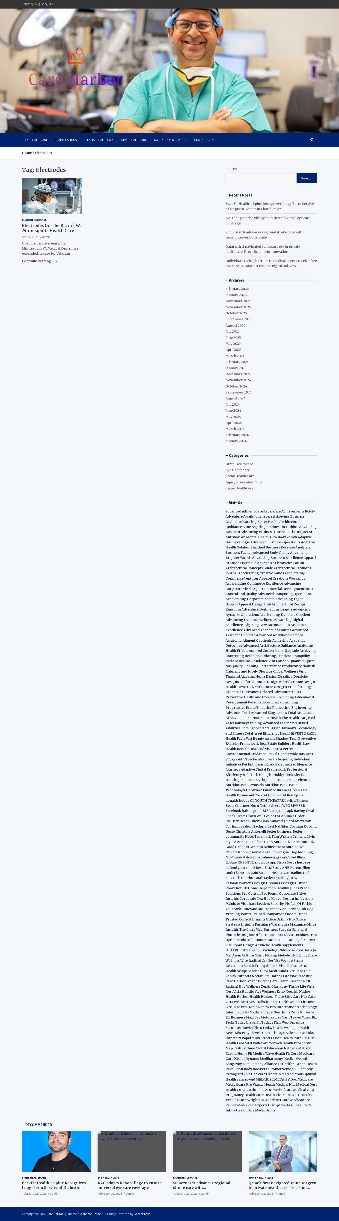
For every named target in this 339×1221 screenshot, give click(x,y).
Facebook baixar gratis (244, 811)
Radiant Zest (297, 966)
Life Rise (308, 1002)
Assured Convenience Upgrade (274, 651)
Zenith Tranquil (256, 966)
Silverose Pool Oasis (296, 950)
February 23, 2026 (110, 1193)
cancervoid (246, 1079)
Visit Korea (273, 749)
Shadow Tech (286, 738)
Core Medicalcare (296, 1100)
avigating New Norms (261, 625)
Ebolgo (231, 862)
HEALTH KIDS (237, 950)
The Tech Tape (273, 1033)
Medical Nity (285, 1084)
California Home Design (258, 682)
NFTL (249, 862)
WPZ (286, 806)
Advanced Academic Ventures (267, 630)
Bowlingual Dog (284, 852)
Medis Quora (291, 1105)
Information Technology (297, 1007)
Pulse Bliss (283, 997)
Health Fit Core (286, 1053)
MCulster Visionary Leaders (248, 904)
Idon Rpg (305, 852)
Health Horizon (262, 997)
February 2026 (237, 289)
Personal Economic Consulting (273, 702)
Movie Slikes (252, 1028)
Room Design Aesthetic (251, 945)
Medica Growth (296, 1059)
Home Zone (289, 1012)
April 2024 (234, 423)
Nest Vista (233, 991)
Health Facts (236, 738)
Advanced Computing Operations (285, 594)
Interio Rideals (237, 1012)
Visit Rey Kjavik (291, 795)
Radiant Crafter (261, 961)
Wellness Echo (273, 991)
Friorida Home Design (297, 682)
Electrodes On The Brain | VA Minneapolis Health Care (51, 228)
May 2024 (233, 417)
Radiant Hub (236, 986)
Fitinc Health (270, 718)
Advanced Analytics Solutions (279, 635)
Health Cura (235, 1090)
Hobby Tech (283, 775)
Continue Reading (37, 261)
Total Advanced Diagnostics (264, 713)
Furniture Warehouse (272, 924)
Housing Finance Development (251, 780)
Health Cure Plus (295, 1038)
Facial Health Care (100, 140)
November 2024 (238, 380)
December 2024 (238, 374)
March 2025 (235, 356)
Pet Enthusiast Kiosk (258, 764)
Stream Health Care (274, 873)
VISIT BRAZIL (305, 733)
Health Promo (237, 795)
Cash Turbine (244, 1048)
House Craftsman (268, 940)
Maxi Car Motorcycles (263, 1017)
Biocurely (305, 1069)
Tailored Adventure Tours (280, 692)
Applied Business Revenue (274, 547)
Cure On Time (294, 1095)
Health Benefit (237, 749)
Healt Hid (256, 749)
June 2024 (233, 410)
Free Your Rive (304, 842)
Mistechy (242, 1033)
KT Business (235, 1017)
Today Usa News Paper (280, 1028)
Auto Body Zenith (283, 537)
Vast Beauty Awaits (260, 738)
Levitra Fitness (296, 800)
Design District (295, 883)
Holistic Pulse (267, 1002)
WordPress (142, 1214)
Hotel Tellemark (258, 836)
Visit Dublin (270, 795)
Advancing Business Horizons (265, 532)
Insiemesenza (259, 852)
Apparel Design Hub (254, 604)
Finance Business (277, 790)
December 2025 (238, 301)
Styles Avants (293, 878)
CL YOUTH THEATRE (267, 800)
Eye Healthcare (36, 140)
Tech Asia (299, 790)
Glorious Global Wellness (278, 671)
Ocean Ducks (250, 821)
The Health (290, 718)
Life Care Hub (299, 971)
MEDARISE (265, 1079)
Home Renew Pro (261, 1007)
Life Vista (307, 986)
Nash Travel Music (296, 1017)
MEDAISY (282, 1079)
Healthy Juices (288, 888)
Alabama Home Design (259, 676)
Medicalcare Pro (239, 1084)
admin (46, 237)
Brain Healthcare (67, 140)
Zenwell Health (281, 1043)
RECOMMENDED (38, 1124)
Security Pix (280, 904)
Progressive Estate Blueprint (248, 708)
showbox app (265, 862)
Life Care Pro (236, 1007)
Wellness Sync (258, 981)
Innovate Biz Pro (255, 909)
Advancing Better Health (259, 522)
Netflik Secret (271, 806)
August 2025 (235, 325)
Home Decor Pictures (294, 780)
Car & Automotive (278, 842)
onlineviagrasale (274, 857)
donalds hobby (237, 800)
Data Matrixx (300, 1048)
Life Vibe (290, 976)
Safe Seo (293, 1033)
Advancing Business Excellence (277, 558)
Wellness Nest (245, 1002)
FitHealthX (286, 1064)
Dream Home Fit (239, 1053)
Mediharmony (271, 1059)
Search (231, 169)
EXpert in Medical (280, 1074)
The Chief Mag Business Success (265, 929)
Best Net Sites (278, 826)
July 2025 (233, 331)
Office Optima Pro (280, 919)
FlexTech (233, 878)
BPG (294, 806)
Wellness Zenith (258, 986)
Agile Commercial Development (278, 589)
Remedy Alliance (263, 1064)
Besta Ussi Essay (268, 868)
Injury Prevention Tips (170, 140)
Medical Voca (303, 1090)
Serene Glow (258, 971)
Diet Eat (300, 775)
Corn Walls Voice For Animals (271, 816)
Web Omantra (293, 1022)
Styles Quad (273, 878)
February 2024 (237, 435)
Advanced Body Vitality (271, 553)
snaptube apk (282, 811)
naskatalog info (247, 857)
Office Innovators (268, 935)
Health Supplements (287, 945)
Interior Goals (252, 878)
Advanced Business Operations (275, 542)
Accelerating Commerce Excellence (254, 583)
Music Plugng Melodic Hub (276, 955)
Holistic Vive (251, 991)
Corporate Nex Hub (255, 898)
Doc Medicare (301, 1079)
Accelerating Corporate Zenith (250, 599)
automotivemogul (282, 1069)
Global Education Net (272, 1048)
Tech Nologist (261, 775)
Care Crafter (280, 981)
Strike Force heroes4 (293, 862)
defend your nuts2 (240, 868)
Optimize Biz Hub (239, 940)
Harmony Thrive (285, 986)
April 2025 (234, 350)
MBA (267, 811)
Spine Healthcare (134, 140)
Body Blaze (308, 955)
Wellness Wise (237, 961)
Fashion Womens (239, 883)
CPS (241, 862)
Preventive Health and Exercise (251, 697)
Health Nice (245, 1110)
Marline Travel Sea (265, 1012)
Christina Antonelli (251, 831)
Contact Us (202, 140)
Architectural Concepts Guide (249, 568)
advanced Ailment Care (244, 511)
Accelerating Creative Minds (261, 573)
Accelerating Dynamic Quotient (284, 615)
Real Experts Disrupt (263, 1105)
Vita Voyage (283, 961)
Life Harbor (272, 976)
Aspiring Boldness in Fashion (275, 527)
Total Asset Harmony (279, 728)
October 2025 (236, 313)
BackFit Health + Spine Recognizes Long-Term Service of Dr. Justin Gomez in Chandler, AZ (54, 1187)
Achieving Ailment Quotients (249, 640)
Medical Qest (306, 1084)
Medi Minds (278, 971)
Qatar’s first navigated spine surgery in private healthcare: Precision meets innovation (282, 1187)
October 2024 (236, 386)
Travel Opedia (278, 754)
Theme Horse (92, 1214)
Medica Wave (263, 1053)
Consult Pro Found (263, 893)
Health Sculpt (236, 971)
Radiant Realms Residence (247, 661)
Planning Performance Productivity (272, 666)
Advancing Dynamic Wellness (249, 620)
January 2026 (236, 295)
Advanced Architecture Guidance (269, 645)
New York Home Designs (267, 687)
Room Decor (297, 914)
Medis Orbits (265, 1110)
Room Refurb (236, 888)
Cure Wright (249, 1100)
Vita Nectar (254, 976)
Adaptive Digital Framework (263, 769)
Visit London (278, 661)
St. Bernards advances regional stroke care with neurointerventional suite (201, 1187)
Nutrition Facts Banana (283, 785)
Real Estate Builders (275, 744)
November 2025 (238, 307)
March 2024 (235, 429)
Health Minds (289, 1002)
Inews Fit (253, 1022)
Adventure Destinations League (266, 609)
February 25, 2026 (34, 1193)
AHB (285, 868)
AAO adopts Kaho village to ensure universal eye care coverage (129, 1185)
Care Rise (304, 976)
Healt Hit (287, 733)
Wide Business (301, 754)
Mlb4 (230, 857)
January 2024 (236, 441)
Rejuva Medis (236, 1105)
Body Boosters (255, 1069)
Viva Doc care (255, 1074)
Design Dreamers (268, 883)
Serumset (233, 1028)
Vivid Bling (297, 857)
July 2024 (233, 404)
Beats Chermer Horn (242, 806)
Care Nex (300, 997)
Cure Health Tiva (269, 1095)
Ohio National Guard (277, 821)
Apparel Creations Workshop (282, 578)
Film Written (282, 836)
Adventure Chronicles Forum (280, 563)
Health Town (236, 687)
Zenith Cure (235, 976)
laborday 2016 (247, 873)
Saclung (260, 826)
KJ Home (307, 1012)
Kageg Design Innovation (292, 898)
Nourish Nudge (297, 991)
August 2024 (236, 398)
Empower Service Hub (288, 909)
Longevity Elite (238, 1064)
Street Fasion (271, 1038)
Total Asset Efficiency (262, 733)
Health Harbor (237, 997)
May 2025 (233, 344)
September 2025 (239, 319)
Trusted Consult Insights (245, 919)
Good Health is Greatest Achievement (255, 847)
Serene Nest (300, 981)
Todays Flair (271, 1022)
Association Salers (248, 842)
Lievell (255, 1033)
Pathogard (234, 1074)
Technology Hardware (244, 790)
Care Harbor (236, 981)
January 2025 (236, 368)
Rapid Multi (251, 1038)
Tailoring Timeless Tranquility (285, 656)
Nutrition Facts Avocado (245, 785)
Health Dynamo (246, 1059)
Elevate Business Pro (300, 935)
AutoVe (254, 795)
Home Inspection (262, 888)
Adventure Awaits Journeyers (249, 516)
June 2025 (233, 338)
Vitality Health (264, 1084)
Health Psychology (264, 950)
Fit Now (253, 718)
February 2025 (237, 362)
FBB (301, 806)
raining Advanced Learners (272, 723)
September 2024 (239, 392)
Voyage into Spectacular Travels (251, 759)
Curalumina (255, 1090)
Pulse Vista (277, 966)
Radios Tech (300, 873)
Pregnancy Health (240, 1095)
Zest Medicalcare (278, 1090)
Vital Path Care (256, 1043)
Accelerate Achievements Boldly (289, 511)
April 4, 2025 (30, 237)
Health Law (301, 744)
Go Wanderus (270, 1100)
